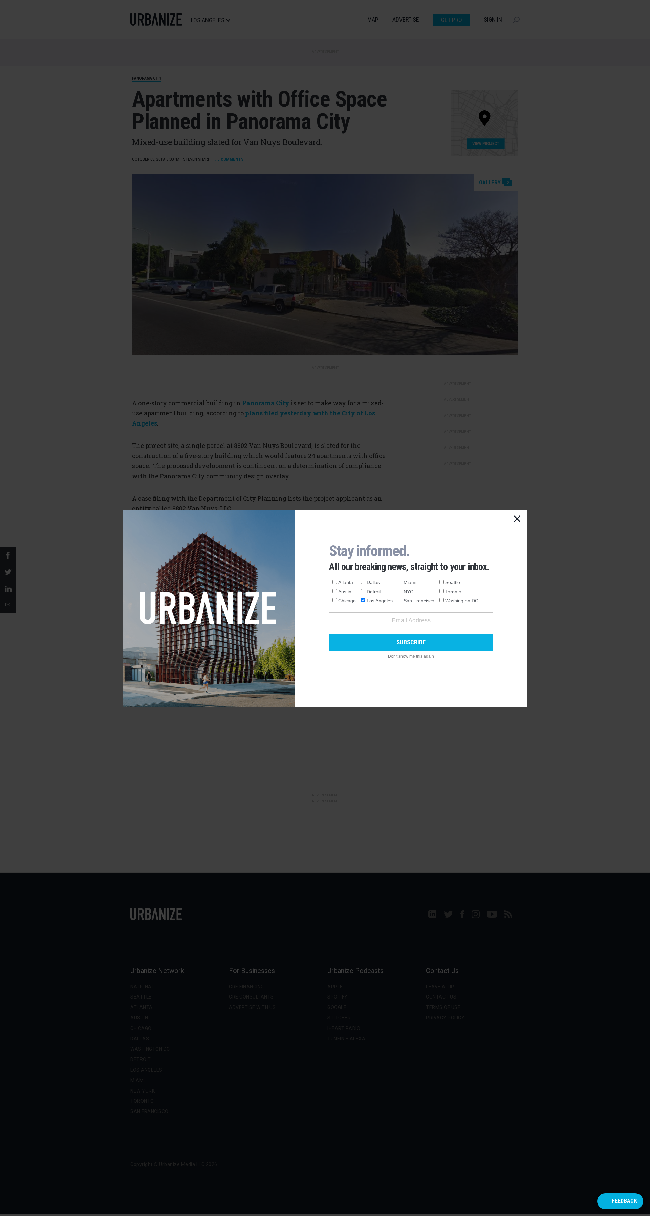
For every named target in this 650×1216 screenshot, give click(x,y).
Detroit (374, 591)
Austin (344, 591)
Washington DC (461, 600)
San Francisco (419, 600)
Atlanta (345, 582)
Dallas (373, 582)
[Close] (517, 519)
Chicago (347, 600)
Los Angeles (380, 600)
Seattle (452, 582)
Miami (410, 582)
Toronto (453, 591)
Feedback (624, 1201)
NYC (408, 591)
